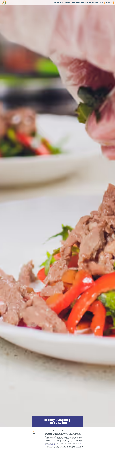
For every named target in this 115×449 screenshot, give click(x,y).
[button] (60, 2)
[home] (4, 2)
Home (55, 2)
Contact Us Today (109, 2)
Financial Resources (84, 2)
